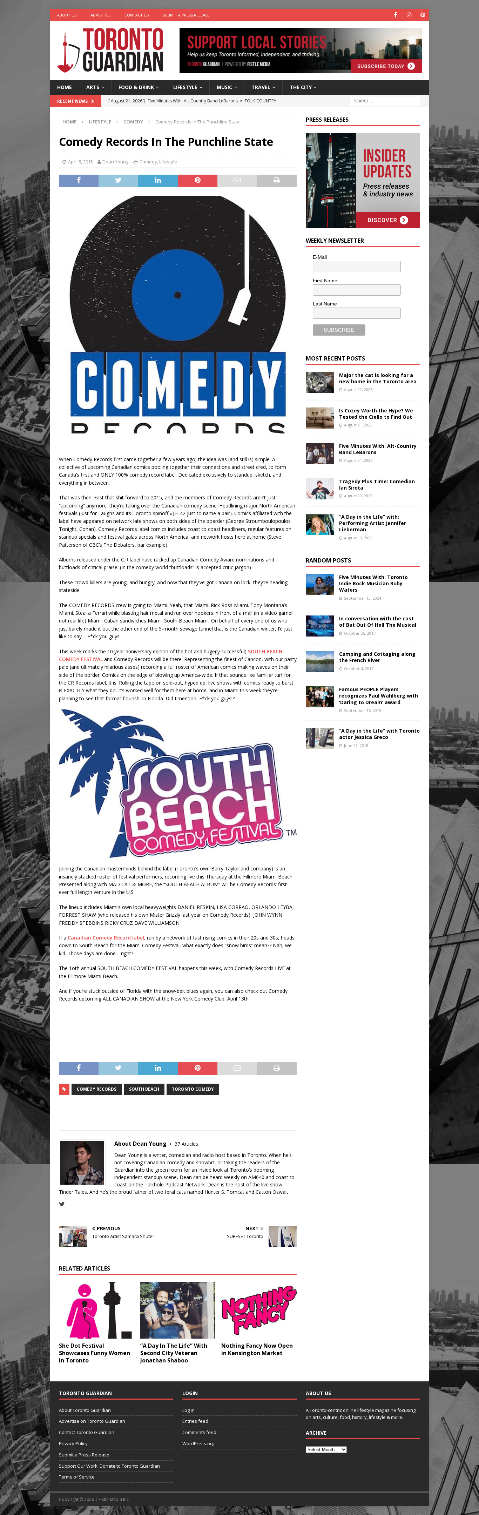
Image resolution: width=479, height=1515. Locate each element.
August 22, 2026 (358, 389)
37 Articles (186, 1143)
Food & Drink (136, 87)
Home (64, 87)
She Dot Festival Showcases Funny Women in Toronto (94, 1353)
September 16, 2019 (362, 710)
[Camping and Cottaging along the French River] (320, 661)
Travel (260, 87)
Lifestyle (185, 87)
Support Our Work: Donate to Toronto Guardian (109, 1466)
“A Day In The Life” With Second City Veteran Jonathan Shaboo (173, 1353)
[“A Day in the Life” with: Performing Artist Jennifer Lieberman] (320, 524)
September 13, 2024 (362, 598)
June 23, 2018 (356, 745)
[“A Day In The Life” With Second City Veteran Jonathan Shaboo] (178, 1310)
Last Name (325, 304)
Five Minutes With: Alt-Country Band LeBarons (378, 449)
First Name (325, 280)
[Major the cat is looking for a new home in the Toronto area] (320, 382)
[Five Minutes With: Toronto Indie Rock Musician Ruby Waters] (320, 584)
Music (224, 87)
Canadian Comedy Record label (106, 937)
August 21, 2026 (358, 424)
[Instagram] (409, 15)
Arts (92, 87)
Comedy (148, 162)
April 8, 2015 (80, 162)
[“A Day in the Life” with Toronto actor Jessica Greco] (320, 738)
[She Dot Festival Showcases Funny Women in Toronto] (96, 1310)
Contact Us (136, 15)
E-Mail (320, 257)
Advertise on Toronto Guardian (92, 1421)
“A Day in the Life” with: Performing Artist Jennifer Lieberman (372, 523)
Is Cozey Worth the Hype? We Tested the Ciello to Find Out (376, 413)
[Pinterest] (423, 15)
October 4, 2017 (358, 668)
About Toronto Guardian (85, 1410)
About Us (66, 15)
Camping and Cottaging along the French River (377, 657)
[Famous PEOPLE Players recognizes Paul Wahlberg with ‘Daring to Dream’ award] (320, 696)
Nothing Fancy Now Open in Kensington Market (257, 1349)
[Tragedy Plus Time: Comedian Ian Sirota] (320, 488)
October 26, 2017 (360, 633)
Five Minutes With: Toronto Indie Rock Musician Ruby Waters (373, 583)
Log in (188, 1410)
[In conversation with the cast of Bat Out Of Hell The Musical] (320, 626)
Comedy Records (96, 1089)
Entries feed (195, 1421)
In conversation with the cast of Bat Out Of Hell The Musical (377, 621)
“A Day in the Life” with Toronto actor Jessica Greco (379, 733)
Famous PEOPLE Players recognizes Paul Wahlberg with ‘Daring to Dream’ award (378, 695)
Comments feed (199, 1432)
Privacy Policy (73, 1443)
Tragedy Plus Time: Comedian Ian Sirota (377, 484)
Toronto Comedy (193, 1089)
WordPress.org (198, 1443)
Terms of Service (77, 1477)
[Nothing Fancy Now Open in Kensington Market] (259, 1310)
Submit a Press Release (186, 15)
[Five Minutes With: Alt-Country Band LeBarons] (320, 453)
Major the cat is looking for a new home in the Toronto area (378, 378)
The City (301, 87)
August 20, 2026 (358, 495)
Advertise (100, 15)
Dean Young (115, 162)
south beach (144, 1089)
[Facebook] (395, 15)
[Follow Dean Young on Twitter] (62, 1204)
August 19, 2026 (358, 537)
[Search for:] (385, 100)
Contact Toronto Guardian (86, 1432)
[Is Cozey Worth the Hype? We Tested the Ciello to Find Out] (320, 418)
